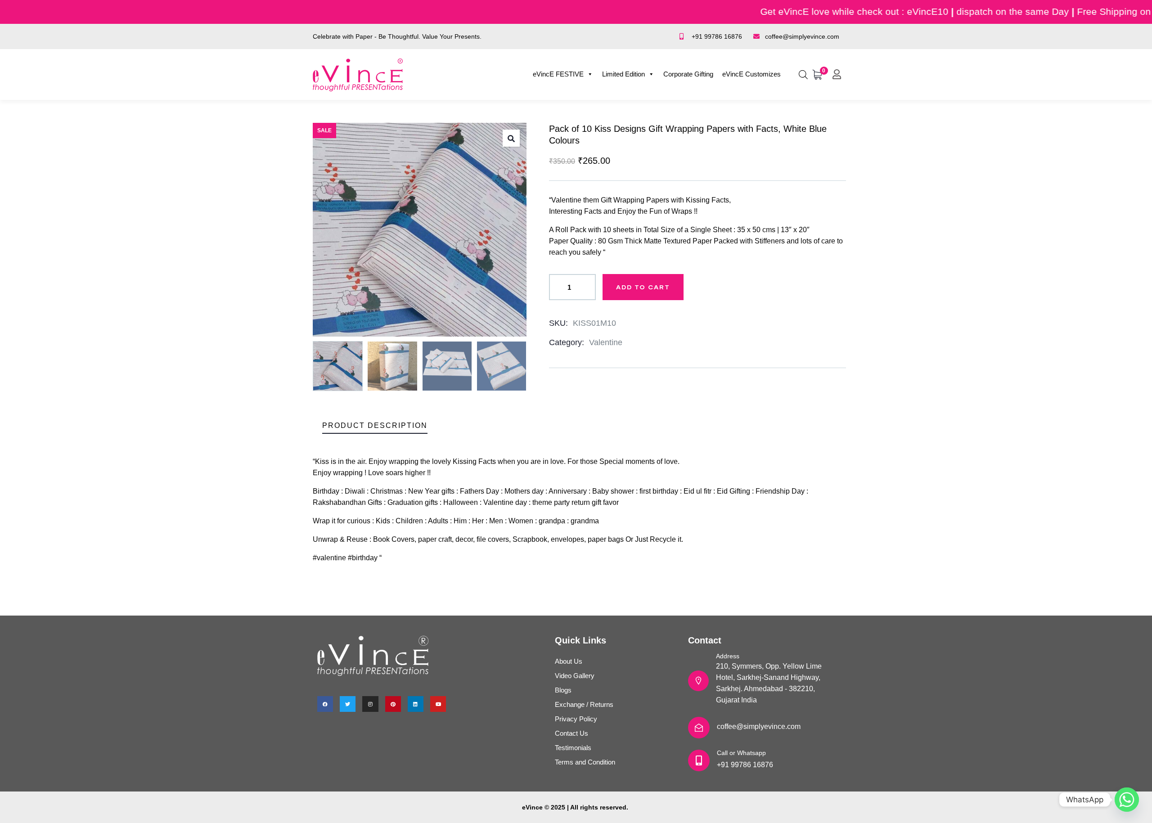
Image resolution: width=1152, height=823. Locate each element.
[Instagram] (370, 704)
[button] (511, 138)
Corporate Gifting (688, 74)
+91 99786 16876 (745, 765)
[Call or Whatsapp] (699, 760)
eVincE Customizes (751, 74)
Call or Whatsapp (741, 752)
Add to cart (643, 287)
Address (727, 656)
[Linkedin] (415, 704)
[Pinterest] (393, 704)
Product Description (375, 425)
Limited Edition (623, 74)
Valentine (605, 342)
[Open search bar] (803, 73)
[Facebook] (325, 704)
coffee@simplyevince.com (759, 726)
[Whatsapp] (1127, 799)
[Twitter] (348, 704)
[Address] (698, 680)
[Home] (358, 74)
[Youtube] (438, 704)
